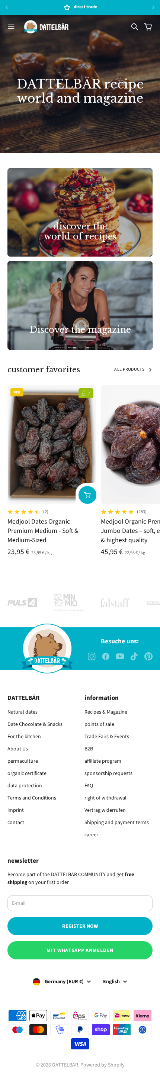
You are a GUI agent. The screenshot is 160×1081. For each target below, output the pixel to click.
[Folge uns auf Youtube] (120, 656)
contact (15, 822)
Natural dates (22, 712)
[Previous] (20, 7)
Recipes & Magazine (105, 712)
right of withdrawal (105, 798)
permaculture (22, 761)
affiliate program (102, 761)
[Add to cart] (87, 495)
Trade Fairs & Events (106, 736)
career (91, 835)
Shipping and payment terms (116, 822)
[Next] (153, 7)
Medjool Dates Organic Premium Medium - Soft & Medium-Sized (43, 531)
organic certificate (27, 773)
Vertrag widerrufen (105, 810)
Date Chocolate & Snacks (35, 724)
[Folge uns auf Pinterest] (148, 656)
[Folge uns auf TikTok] (134, 656)
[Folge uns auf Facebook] (106, 656)
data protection (24, 785)
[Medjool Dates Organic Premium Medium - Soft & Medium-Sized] (51, 444)
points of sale (99, 724)
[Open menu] (11, 26)
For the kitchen (24, 736)
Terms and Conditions (31, 798)
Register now (80, 926)
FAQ (88, 785)
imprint (15, 810)
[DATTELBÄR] (46, 26)
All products (129, 369)
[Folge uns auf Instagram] (91, 656)
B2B (88, 749)
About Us (17, 749)
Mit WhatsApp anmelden (80, 950)
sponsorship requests (108, 773)
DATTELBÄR (65, 1065)
